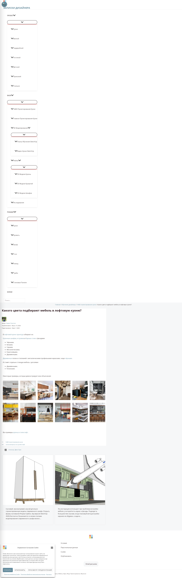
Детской (16, 67)
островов (20, 338)
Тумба (15, 273)
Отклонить (20, 570)
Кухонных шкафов (9, 338)
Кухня (15, 226)
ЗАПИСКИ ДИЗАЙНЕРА (16, 7)
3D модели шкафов (24, 193)
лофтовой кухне (10, 334)
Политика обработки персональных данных (33, 574)
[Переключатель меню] (22, 22)
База (9, 95)
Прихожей (17, 76)
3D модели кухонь (24, 174)
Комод (15, 264)
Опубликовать (66, 556)
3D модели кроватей (25, 184)
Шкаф (15, 245)
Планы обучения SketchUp (27, 142)
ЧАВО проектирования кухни (24, 109)
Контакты (49, 574)
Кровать (16, 235)
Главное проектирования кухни (25, 118)
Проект (10, 15)
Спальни (16, 86)
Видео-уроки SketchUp (25, 151)
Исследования (18, 203)
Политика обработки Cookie (12, 574)
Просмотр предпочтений (40, 570)
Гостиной (16, 58)
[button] (52, 548)
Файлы (15, 161)
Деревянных (7, 358)
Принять (8, 570)
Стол (15, 254)
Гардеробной (18, 48)
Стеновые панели (20, 282)
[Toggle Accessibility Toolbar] (4, 4)
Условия (64, 543)
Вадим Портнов (11, 323)
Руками (10, 212)
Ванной (16, 39)
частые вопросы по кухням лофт (15, 444)
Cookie (63, 552)
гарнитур (19, 334)
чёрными (68, 358)
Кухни (15, 29)
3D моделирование (20, 128)
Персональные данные (69, 547)
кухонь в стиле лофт (20, 432)
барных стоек (31, 338)
